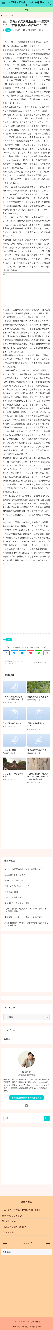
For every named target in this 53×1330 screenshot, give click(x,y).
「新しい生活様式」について (16, 886)
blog (8, 30)
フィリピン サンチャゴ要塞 (16, 903)
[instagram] (26, 1105)
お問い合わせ (35, 1322)
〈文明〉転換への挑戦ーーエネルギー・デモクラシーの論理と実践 (26, 910)
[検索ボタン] (49, 3)
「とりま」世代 (11, 892)
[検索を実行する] (47, 1118)
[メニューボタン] (3, 3)
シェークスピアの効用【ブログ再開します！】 (24, 869)
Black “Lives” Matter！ (14, 880)
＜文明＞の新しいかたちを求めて (26, 3)
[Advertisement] (26, 602)
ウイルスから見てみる (14, 897)
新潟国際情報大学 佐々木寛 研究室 (27, 1098)
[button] (6, 652)
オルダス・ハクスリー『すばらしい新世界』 (23, 917)
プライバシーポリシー (21, 1322)
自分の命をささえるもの (14, 875)
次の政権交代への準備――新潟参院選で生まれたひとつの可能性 (26, 924)
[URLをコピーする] (46, 652)
